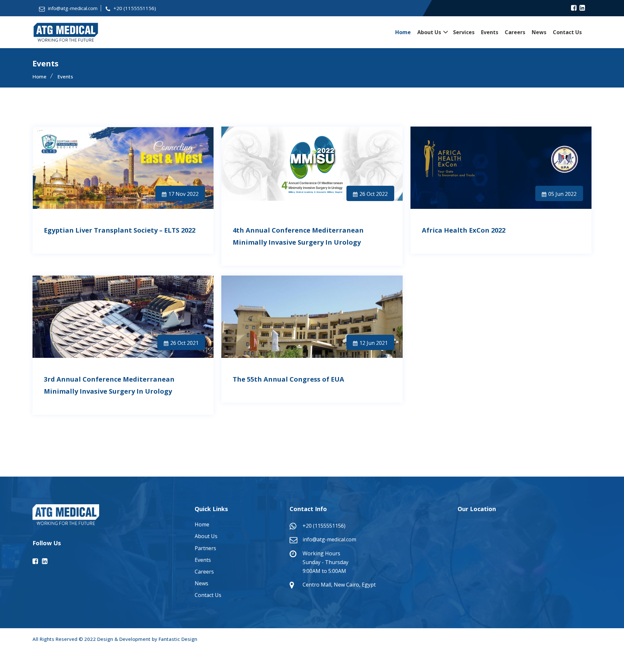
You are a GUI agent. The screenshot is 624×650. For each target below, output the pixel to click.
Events (489, 32)
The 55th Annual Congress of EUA (288, 379)
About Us (429, 32)
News (539, 32)
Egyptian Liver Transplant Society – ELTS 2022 (119, 230)
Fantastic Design (178, 639)
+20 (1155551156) (134, 8)
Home (403, 32)
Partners (205, 548)
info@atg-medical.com (73, 8)
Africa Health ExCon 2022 (463, 230)
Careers (515, 32)
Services (463, 32)
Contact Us (567, 32)
